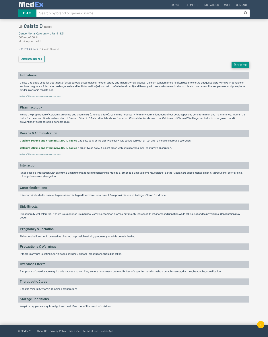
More (227, 5)
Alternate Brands (31, 59)
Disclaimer (75, 331)
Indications (211, 5)
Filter (27, 13)
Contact (241, 5)
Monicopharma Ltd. (31, 41)
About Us (42, 331)
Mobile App (106, 331)
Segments (192, 5)
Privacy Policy (58, 331)
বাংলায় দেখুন (241, 65)
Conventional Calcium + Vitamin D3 (41, 33)
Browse (175, 5)
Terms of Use (90, 331)
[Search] (246, 13)
